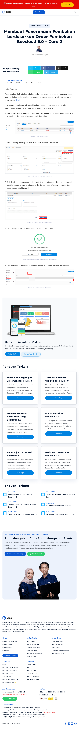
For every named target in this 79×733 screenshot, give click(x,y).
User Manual (6, 676)
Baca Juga (20, 398)
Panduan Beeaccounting (10, 667)
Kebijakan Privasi (33, 679)
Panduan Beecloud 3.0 (10, 670)
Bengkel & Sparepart (34, 653)
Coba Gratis (12, 354)
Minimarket (56, 647)
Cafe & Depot (32, 650)
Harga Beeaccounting (9, 641)
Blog (4, 664)
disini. (18, 100)
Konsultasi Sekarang (15, 554)
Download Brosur (10, 656)
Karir (28, 667)
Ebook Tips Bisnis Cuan (10, 679)
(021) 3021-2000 (46, 692)
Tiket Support (32, 673)
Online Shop (31, 656)
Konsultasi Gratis (31, 354)
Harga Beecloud (7, 644)
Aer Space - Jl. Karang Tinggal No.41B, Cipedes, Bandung (25, 710)
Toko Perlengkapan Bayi (60, 650)
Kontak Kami (31, 670)
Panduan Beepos (8, 673)
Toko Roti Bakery (58, 641)
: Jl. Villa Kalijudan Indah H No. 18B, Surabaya (21, 708)
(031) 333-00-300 (58, 692)
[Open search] (75, 12)
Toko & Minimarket (33, 647)
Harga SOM (6, 650)
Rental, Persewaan (58, 653)
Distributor (31, 641)
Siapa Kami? (31, 664)
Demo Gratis (39, 12)
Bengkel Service (57, 644)
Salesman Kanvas (33, 644)
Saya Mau (67, 5)
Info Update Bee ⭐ (9, 682)
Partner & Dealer (33, 676)
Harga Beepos (7, 647)
